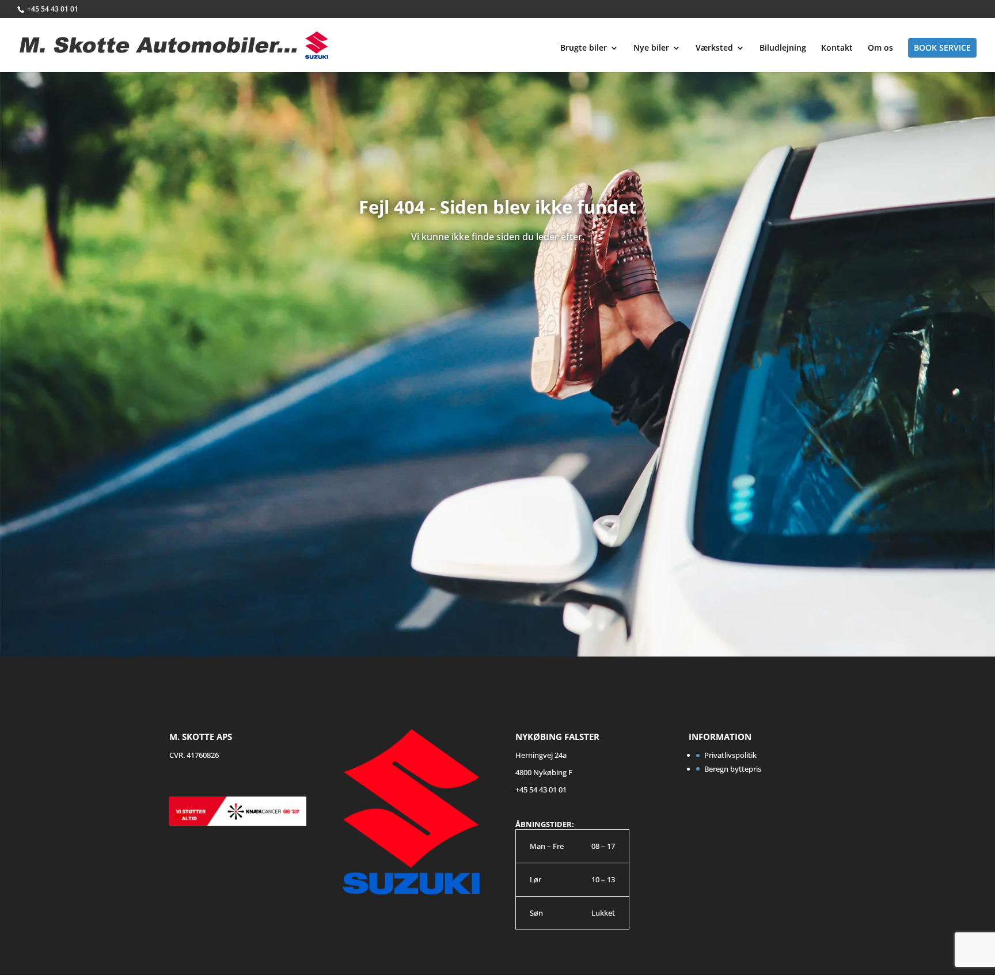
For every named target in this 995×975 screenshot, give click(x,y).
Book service (942, 47)
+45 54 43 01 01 (52, 9)
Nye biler (651, 48)
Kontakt (837, 48)
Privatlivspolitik (730, 755)
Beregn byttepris (732, 769)
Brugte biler (583, 48)
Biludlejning (782, 48)
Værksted (714, 48)
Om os (880, 48)
